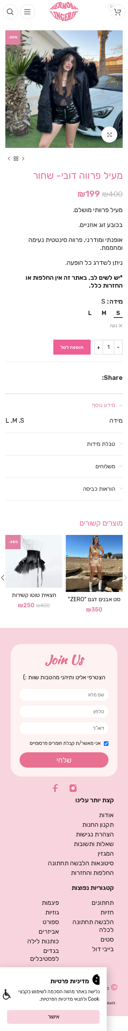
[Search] (10, 12)
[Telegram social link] (81, 378)
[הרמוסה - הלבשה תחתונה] (64, 11)
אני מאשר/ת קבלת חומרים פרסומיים (65, 743)
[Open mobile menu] (27, 12)
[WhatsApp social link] (90, 378)
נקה (113, 325)
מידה (116, 301)
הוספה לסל (72, 347)
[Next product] (8, 158)
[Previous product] (23, 158)
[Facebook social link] (98, 378)
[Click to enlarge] (109, 135)
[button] (6, 995)
